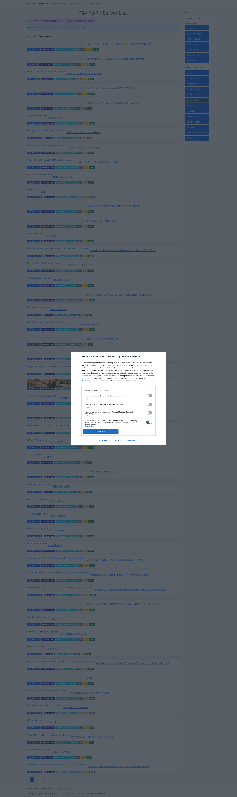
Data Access (118, 440)
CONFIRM (100, 432)
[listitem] (118, 390)
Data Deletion (104, 440)
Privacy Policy (132, 440)
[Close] (161, 356)
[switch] (149, 395)
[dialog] (118, 398)
